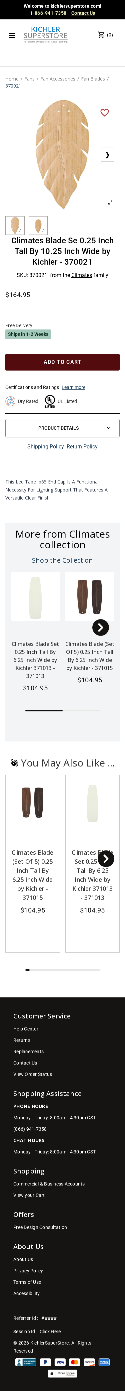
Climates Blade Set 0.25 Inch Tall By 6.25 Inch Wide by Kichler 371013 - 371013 (35, 660)
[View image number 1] (15, 225)
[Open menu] (12, 35)
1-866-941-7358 (48, 13)
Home (12, 79)
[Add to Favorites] (104, 112)
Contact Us (83, 13)
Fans (29, 79)
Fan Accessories (57, 79)
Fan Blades (93, 79)
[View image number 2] (38, 225)
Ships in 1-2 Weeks (28, 334)
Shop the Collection (62, 560)
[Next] (100, 627)
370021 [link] (13, 86)
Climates (81, 275)
